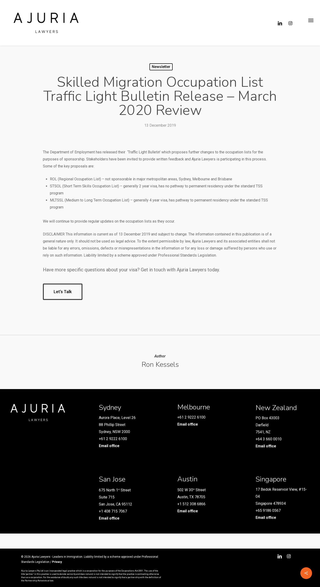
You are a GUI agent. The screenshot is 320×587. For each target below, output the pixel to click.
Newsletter (161, 66)
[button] (310, 23)
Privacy (57, 562)
